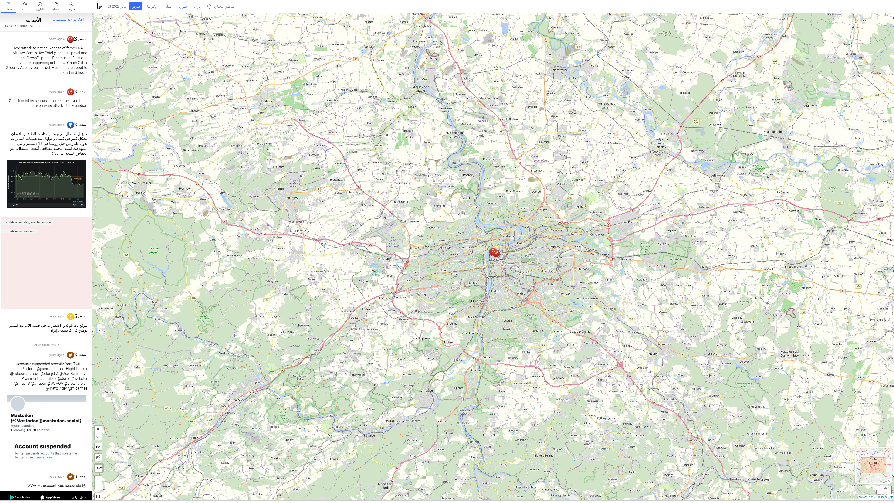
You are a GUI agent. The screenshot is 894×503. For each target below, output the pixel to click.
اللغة (24, 9)
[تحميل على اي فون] (50, 498)
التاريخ (40, 9)
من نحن (72, 19)
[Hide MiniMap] (889, 481)
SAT (99, 468)
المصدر (82, 39)
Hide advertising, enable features (30, 222)
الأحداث (8, 9)
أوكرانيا (152, 6)
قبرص (135, 6)
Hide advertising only (22, 231)
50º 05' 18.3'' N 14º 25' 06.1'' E (876, 497)
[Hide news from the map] (98, 457)
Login (71, 9)
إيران (197, 6)
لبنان (168, 6)
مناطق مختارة (224, 6)
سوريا (183, 6)
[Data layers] (98, 496)
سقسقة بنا (59, 19)
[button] (496, 253)
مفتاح (55, 9)
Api (81, 19)
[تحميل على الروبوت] (20, 498)
